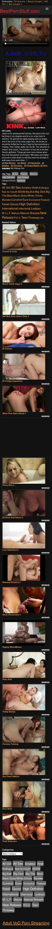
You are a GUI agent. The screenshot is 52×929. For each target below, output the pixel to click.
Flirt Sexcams (19, 1)
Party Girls (7, 679)
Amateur (26, 187)
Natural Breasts (30, 213)
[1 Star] (3, 168)
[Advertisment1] (26, 78)
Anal (35, 187)
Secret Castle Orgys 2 (12, 283)
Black (10, 195)
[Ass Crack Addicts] (26, 762)
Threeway (34, 217)
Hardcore (21, 180)
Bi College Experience (13, 381)
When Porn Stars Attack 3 (14, 413)
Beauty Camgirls (35, 1)
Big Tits (30, 873)
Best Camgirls (14, 4)
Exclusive (34, 200)
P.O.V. (17, 217)
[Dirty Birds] (26, 794)
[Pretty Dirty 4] (26, 471)
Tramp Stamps (9, 711)
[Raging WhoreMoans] (26, 633)
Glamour (33, 173)
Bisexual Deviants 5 (12, 582)
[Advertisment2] (26, 113)
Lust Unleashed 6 (11, 549)
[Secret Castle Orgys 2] (26, 269)
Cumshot (16, 200)
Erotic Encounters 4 (12, 614)
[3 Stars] (6, 168)
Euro (26, 199)
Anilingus (43, 187)
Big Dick (40, 191)
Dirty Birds (7, 808)
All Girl (6, 187)
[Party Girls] (26, 665)
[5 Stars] (9, 168)
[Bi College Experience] (26, 367)
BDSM (21, 191)
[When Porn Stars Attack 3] (26, 399)
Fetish (6, 204)
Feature (24, 173)
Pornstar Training (10, 744)
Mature (16, 213)
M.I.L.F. (6, 213)
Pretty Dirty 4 (8, 485)
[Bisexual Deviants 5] (26, 568)
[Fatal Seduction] (26, 827)
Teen (24, 217)
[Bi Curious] (26, 334)
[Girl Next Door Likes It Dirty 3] (26, 302)
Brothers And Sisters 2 (13, 517)
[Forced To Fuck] (26, 237)
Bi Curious (7, 348)
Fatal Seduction (10, 841)
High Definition (9, 177)
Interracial (24, 208)
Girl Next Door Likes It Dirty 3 (16, 316)
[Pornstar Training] (26, 730)
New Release (23, 177)
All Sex (15, 173)
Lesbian (36, 208)
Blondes (6, 199)
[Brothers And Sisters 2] (26, 503)
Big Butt (30, 191)
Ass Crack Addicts (11, 776)
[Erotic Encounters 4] (26, 600)
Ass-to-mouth (9, 191)
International (10, 208)
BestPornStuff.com (20, 10)
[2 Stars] (4, 168)
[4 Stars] (7, 168)
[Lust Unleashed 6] (26, 535)
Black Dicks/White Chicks (28, 195)
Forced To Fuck (10, 251)
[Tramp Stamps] (26, 697)
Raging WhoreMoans (12, 647)
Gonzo (14, 204)
